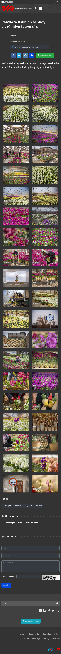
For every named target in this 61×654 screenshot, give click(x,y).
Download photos (46, 55)
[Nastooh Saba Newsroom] (49, 649)
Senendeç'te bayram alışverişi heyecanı (21, 523)
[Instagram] (58, 610)
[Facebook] (49, 610)
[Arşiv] (40, 610)
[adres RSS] (44, 610)
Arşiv (22, 634)
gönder (6, 585)
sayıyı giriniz (7, 576)
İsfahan (38, 506)
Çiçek (29, 506)
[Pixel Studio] (57, 649)
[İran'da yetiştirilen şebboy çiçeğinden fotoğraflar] (16, 93)
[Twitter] (53, 610)
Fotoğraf (13, 35)
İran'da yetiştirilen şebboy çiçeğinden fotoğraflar (23, 24)
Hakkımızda (33, 634)
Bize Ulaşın (47, 634)
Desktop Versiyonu (31, 621)
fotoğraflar (19, 506)
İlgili (58, 634)
